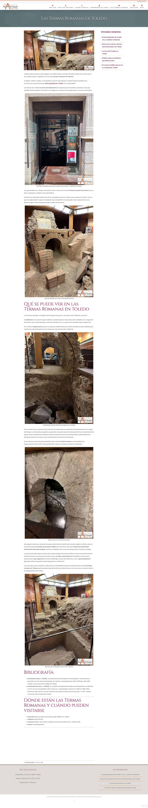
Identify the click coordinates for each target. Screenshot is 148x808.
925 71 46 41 (36, 778)
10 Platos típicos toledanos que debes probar (120, 788)
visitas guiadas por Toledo (54, 83)
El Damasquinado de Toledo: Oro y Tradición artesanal (120, 775)
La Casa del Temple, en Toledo (120, 783)
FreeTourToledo (30, 762)
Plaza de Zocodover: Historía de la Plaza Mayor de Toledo (120, 779)
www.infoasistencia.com (94, 796)
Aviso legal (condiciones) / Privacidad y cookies (67, 796)
